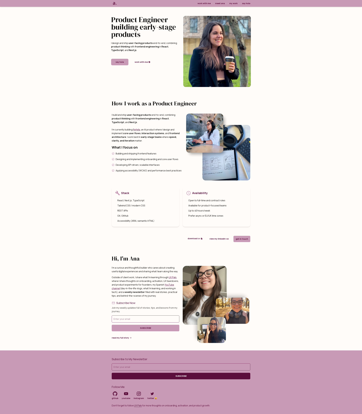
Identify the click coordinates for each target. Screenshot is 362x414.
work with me (204, 3)
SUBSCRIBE (145, 328)
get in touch (242, 239)
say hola (246, 3)
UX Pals (172, 277)
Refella (136, 129)
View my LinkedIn (217, 238)
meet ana (220, 3)
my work (233, 3)
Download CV (194, 238)
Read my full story (120, 337)
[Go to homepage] (114, 3)
